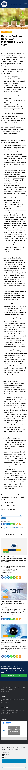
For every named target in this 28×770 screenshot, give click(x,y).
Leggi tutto (17, 749)
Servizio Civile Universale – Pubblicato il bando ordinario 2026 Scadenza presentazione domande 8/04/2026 (13, 559)
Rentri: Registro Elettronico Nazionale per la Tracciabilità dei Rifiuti (12, 603)
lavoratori (3, 529)
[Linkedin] (8, 524)
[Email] (14, 524)
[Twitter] (5, 524)
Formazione (12, 550)
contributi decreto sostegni (11, 527)
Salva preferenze (14, 765)
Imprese (9, 31)
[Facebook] (2, 524)
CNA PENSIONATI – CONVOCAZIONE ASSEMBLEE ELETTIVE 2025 (14, 641)
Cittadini (4, 31)
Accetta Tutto (14, 761)
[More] (20, 524)
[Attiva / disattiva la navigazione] (25, 4)
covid (21, 527)
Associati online (14, 675)
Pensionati (6, 552)
